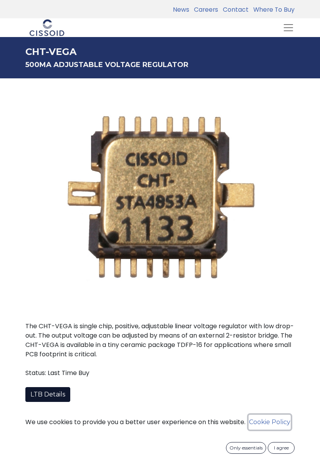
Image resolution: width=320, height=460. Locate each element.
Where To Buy (272, 9)
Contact (234, 9)
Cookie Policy (269, 422)
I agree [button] (281, 448)
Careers (204, 9)
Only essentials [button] (246, 448)
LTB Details (47, 394)
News (181, 9)
